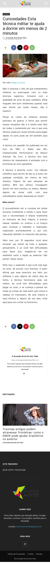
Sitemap (39, 554)
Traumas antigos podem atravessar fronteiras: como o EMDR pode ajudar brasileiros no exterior (23, 434)
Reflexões (6, 14)
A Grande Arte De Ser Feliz (16, 38)
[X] (20, 47)
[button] (4, 3)
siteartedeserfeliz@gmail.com (29, 526)
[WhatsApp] (32, 47)
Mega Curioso (18, 82)
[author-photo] (25, 352)
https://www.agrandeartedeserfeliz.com (25, 360)
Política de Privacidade (16, 554)
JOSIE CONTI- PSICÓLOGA (14, 470)
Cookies (30, 554)
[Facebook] (13, 47)
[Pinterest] (26, 47)
